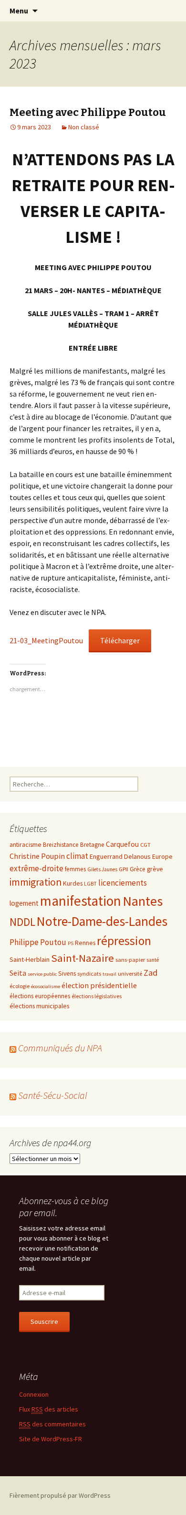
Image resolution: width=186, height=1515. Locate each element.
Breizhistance (61, 845)
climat (77, 856)
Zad (151, 972)
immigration (36, 882)
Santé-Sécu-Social (52, 1095)
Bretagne (92, 845)
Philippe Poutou (38, 942)
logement (24, 903)
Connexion (34, 1394)
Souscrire (44, 1321)
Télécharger (120, 640)
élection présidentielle (99, 985)
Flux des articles (48, 1409)
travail (109, 974)
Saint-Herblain (30, 959)
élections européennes (40, 996)
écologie (20, 986)
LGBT (90, 883)
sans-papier (130, 959)
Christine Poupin (37, 856)
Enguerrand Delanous (120, 856)
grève (155, 869)
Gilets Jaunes (102, 869)
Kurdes (73, 883)
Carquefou (122, 844)
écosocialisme (45, 986)
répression (124, 940)
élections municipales (39, 1006)
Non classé (83, 127)
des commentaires (52, 1424)
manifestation (80, 901)
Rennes (85, 942)
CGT (145, 844)
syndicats (89, 973)
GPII (123, 869)
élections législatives (97, 996)
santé (152, 960)
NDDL (22, 922)
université (130, 973)
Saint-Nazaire (82, 958)
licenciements (122, 882)
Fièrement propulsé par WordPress (60, 1495)
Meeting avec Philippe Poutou (88, 112)
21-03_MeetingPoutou (46, 640)
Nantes (143, 901)
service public (42, 974)
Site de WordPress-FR (50, 1439)
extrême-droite (36, 868)
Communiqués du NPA (60, 1048)
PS (70, 943)
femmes (75, 869)
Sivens (67, 973)
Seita (18, 973)
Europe (162, 856)
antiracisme (25, 844)
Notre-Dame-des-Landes (102, 921)
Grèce (137, 869)
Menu (19, 10)
